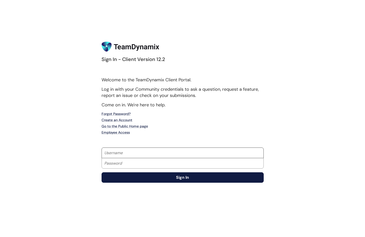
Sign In (182, 177)
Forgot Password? (116, 114)
